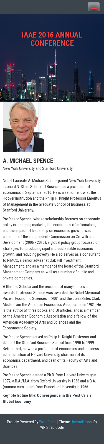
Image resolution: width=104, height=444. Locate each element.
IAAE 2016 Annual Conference (52, 39)
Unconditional (81, 422)
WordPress (47, 422)
